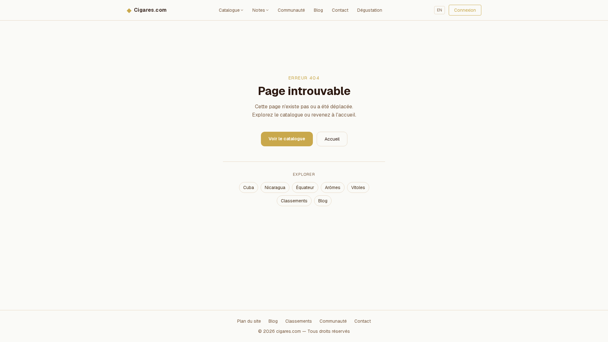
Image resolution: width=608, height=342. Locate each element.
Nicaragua (275, 187)
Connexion (465, 10)
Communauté (291, 10)
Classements (294, 201)
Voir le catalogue (287, 139)
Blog (318, 10)
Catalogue (229, 10)
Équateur (305, 187)
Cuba (248, 187)
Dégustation (369, 10)
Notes (258, 10)
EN (439, 10)
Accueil (332, 139)
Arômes (332, 187)
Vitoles (358, 187)
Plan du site (249, 321)
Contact (340, 10)
